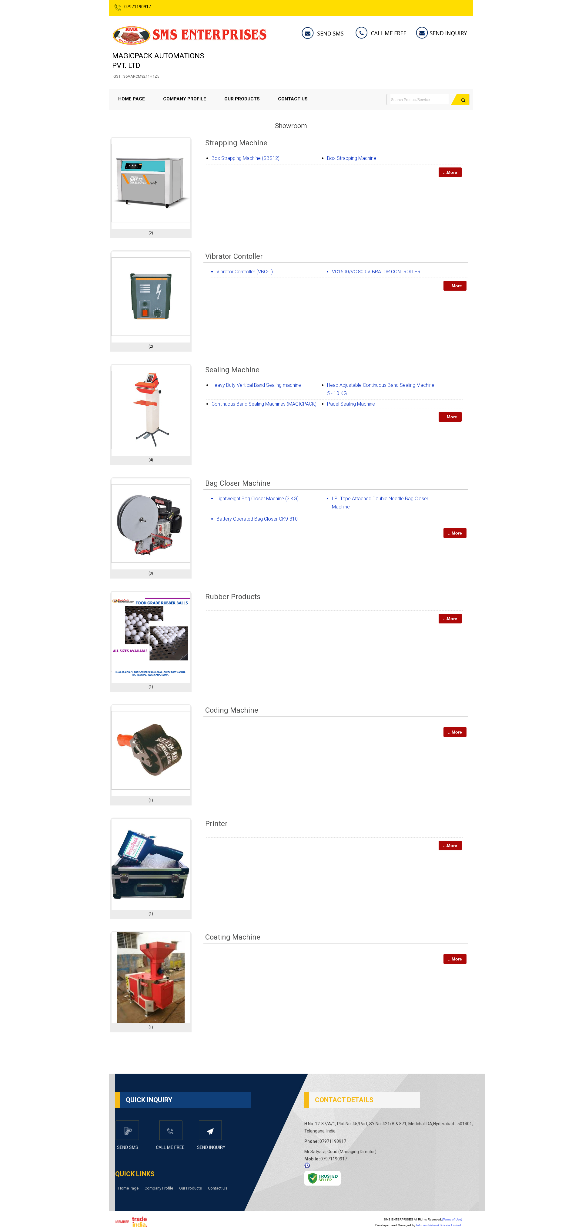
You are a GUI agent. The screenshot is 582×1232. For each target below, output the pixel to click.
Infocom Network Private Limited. (439, 1225)
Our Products (242, 99)
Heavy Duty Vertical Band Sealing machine (256, 385)
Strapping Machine (236, 143)
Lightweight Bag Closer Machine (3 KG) (257, 498)
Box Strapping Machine (351, 158)
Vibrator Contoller (234, 256)
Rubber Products (232, 596)
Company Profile (184, 99)
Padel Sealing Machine (351, 404)
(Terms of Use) (452, 1219)
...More (450, 172)
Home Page (131, 99)
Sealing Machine (232, 370)
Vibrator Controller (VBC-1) (244, 272)
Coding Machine (231, 710)
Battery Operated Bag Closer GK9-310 (257, 519)
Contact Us (293, 99)
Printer (216, 823)
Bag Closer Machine (237, 483)
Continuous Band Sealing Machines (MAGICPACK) (264, 404)
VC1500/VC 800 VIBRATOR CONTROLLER (376, 272)
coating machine (232, 937)
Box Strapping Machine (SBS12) (245, 158)
